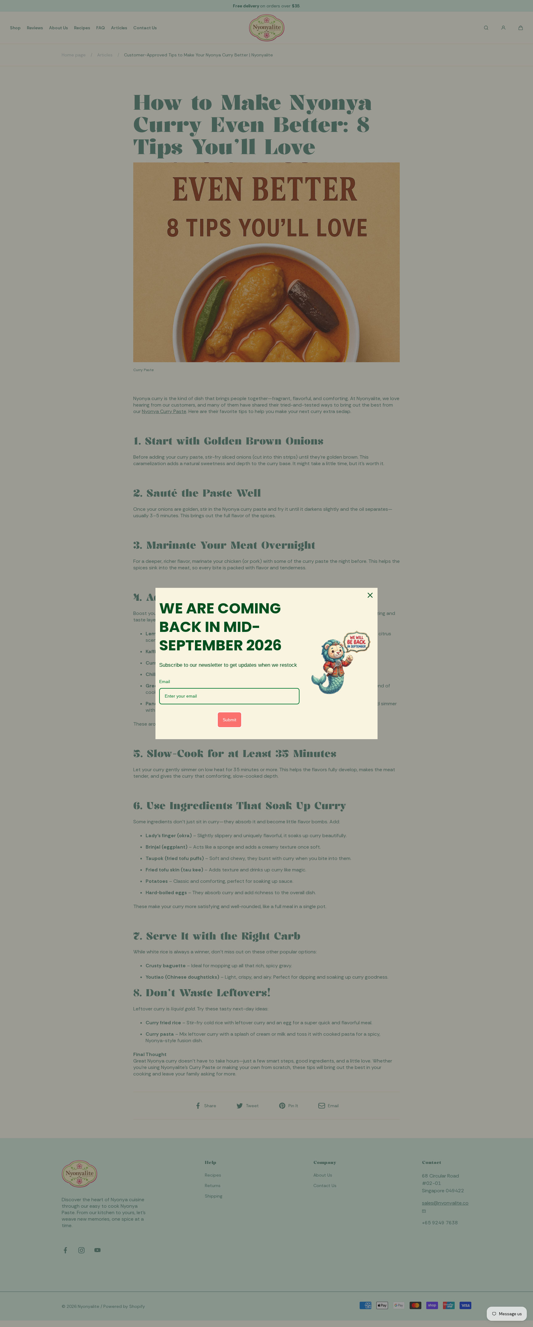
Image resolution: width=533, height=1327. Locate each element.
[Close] (370, 595)
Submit (229, 719)
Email (164, 681)
